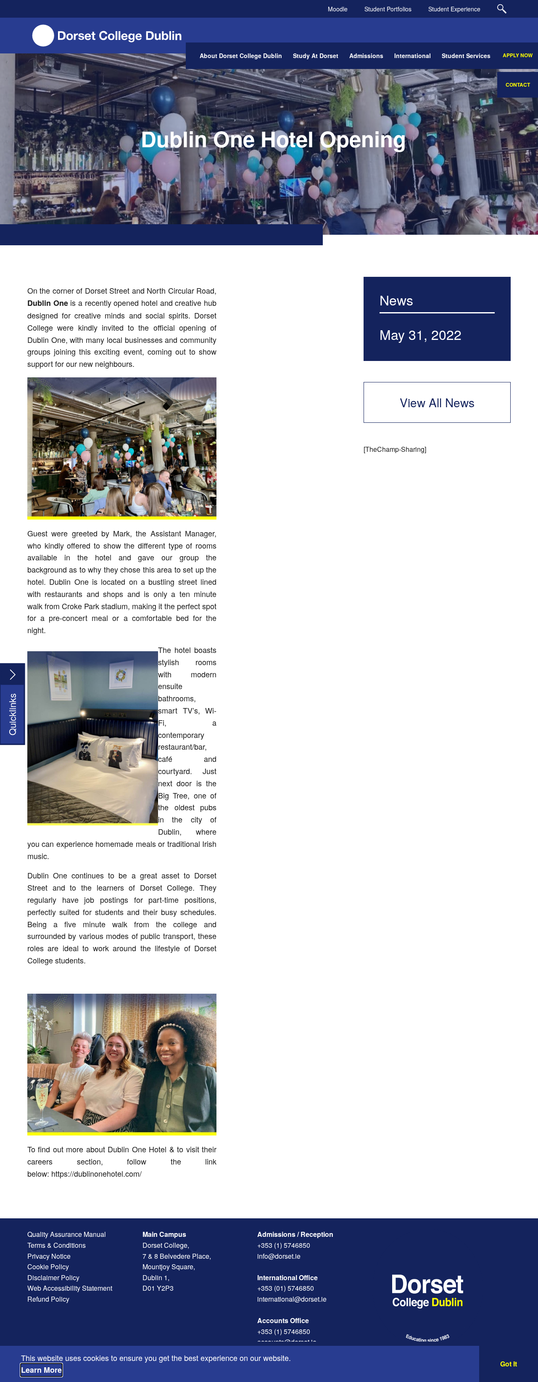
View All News (437, 402)
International (412, 55)
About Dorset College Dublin (241, 55)
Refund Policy (48, 1299)
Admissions (366, 55)
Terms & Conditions (56, 1245)
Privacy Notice (49, 1256)
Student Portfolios (387, 9)
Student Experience (454, 9)
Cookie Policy (48, 1266)
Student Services (466, 55)
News (396, 299)
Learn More (41, 1369)
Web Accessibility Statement (69, 1288)
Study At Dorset (315, 55)
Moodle (338, 9)
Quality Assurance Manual (66, 1234)
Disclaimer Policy (53, 1277)
